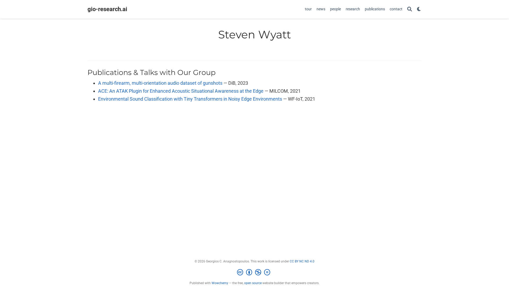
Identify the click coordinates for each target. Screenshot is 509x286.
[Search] (409, 9)
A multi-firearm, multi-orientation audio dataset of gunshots (160, 83)
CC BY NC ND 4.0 (302, 261)
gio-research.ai (107, 9)
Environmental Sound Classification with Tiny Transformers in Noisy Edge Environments (190, 99)
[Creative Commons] (254, 272)
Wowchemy (220, 283)
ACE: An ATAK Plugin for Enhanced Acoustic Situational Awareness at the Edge (181, 91)
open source (253, 283)
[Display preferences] (419, 9)
